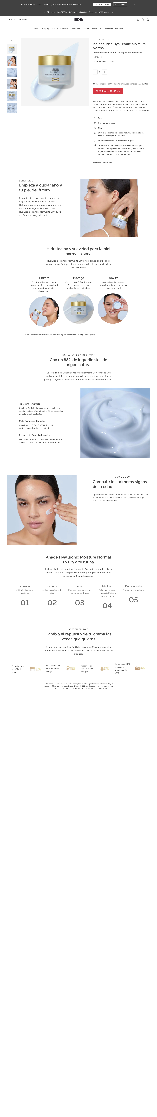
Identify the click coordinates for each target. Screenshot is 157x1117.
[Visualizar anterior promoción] (44, 12)
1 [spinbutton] (100, 72)
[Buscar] (142, 19)
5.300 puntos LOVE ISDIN (106, 61)
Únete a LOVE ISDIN (59, 12)
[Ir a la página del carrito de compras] (147, 19)
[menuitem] (36, 28)
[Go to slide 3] (12, 72)
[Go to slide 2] (12, 61)
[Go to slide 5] (12, 96)
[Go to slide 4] (12, 84)
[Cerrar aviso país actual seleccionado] (134, 4)
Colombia (120, 4)
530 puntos (143, 84)
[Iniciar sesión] (137, 19)
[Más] (104, 72)
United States (102, 4)
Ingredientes (124, 154)
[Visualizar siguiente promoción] (112, 12)
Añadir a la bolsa (106, 91)
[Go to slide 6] (12, 108)
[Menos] (95, 72)
